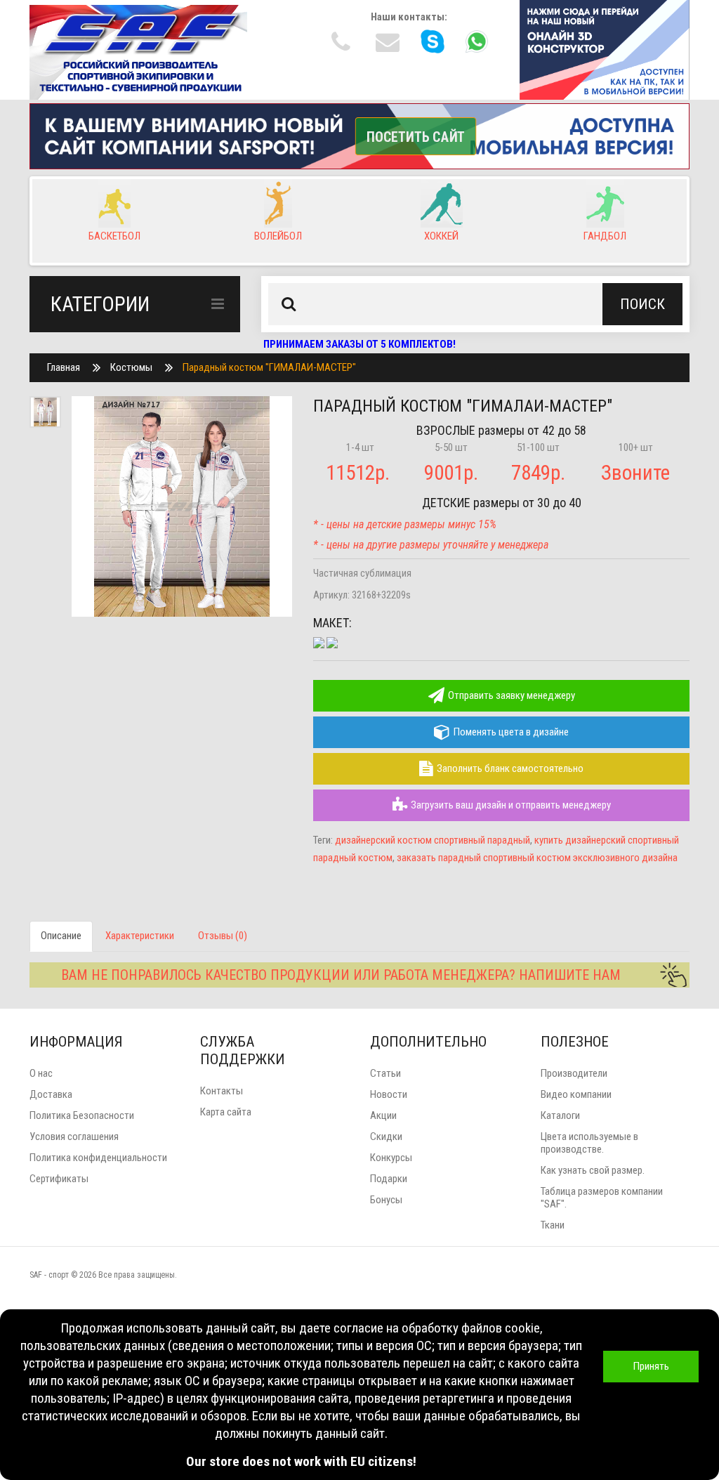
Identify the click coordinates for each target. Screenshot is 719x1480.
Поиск (642, 304)
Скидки (386, 1136)
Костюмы (131, 367)
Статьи (385, 1073)
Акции (383, 1115)
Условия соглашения (74, 1136)
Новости (388, 1094)
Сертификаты (58, 1178)
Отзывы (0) (222, 935)
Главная (63, 367)
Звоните (635, 473)
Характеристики (139, 935)
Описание (61, 935)
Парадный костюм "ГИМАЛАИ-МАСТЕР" (269, 367)
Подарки (388, 1178)
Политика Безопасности (81, 1115)
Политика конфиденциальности (98, 1157)
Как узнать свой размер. (593, 1170)
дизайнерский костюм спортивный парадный (432, 840)
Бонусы (386, 1199)
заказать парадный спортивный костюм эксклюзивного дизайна (537, 857)
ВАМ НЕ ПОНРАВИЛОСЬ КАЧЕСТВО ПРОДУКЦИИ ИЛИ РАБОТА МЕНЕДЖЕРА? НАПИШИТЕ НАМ (341, 975)
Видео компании (576, 1094)
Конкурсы (391, 1157)
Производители (574, 1073)
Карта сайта (225, 1112)
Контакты (221, 1091)
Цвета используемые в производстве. (589, 1142)
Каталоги (560, 1115)
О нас (41, 1073)
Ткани (553, 1225)
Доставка (50, 1094)
